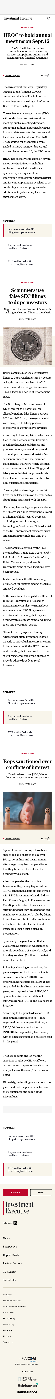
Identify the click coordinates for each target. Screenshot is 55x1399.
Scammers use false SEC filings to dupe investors (21, 231)
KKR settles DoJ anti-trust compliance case (20, 263)
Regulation (27, 27)
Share (43, 75)
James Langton (12, 75)
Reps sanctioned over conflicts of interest (20, 247)
